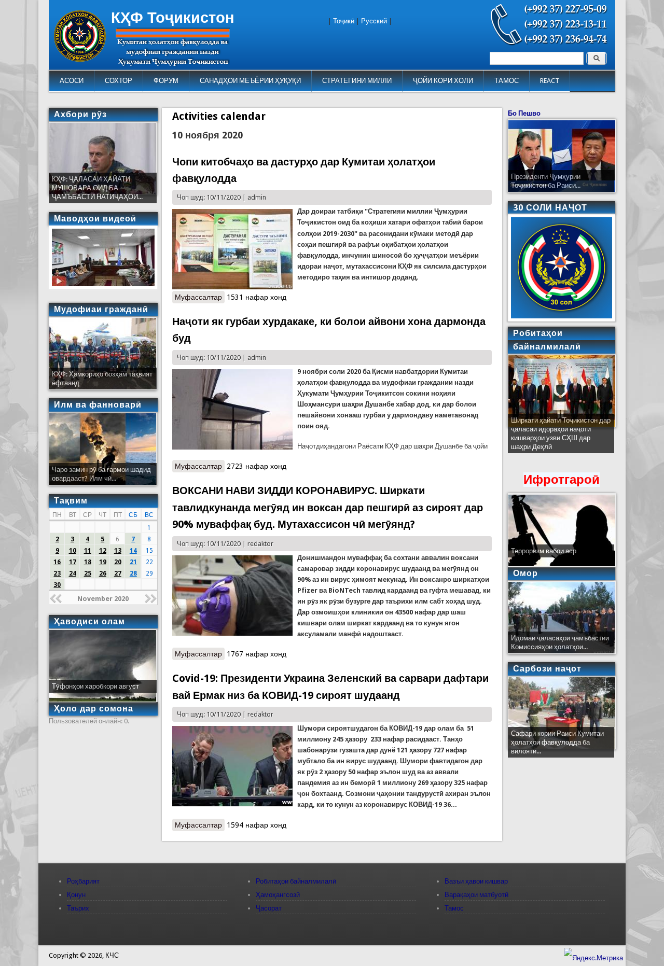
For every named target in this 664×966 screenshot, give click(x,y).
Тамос (454, 908)
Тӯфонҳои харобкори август (95, 686)
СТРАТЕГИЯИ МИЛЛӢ (357, 81)
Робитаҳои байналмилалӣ (296, 881)
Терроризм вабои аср (543, 551)
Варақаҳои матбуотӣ (476, 895)
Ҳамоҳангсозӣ (278, 895)
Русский (374, 21)
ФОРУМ (166, 81)
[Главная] (80, 59)
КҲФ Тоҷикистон (172, 17)
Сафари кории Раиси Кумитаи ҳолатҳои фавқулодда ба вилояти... (557, 742)
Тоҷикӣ (343, 21)
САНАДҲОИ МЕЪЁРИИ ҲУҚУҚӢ (250, 81)
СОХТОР (118, 81)
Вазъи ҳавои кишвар (476, 881)
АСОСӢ (72, 81)
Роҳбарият (83, 881)
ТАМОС (506, 81)
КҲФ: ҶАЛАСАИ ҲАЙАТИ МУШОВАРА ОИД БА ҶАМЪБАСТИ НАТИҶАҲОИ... (97, 188)
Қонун (76, 895)
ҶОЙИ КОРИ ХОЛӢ (443, 81)
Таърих (78, 908)
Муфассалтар (200, 297)
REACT (549, 81)
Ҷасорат (269, 908)
